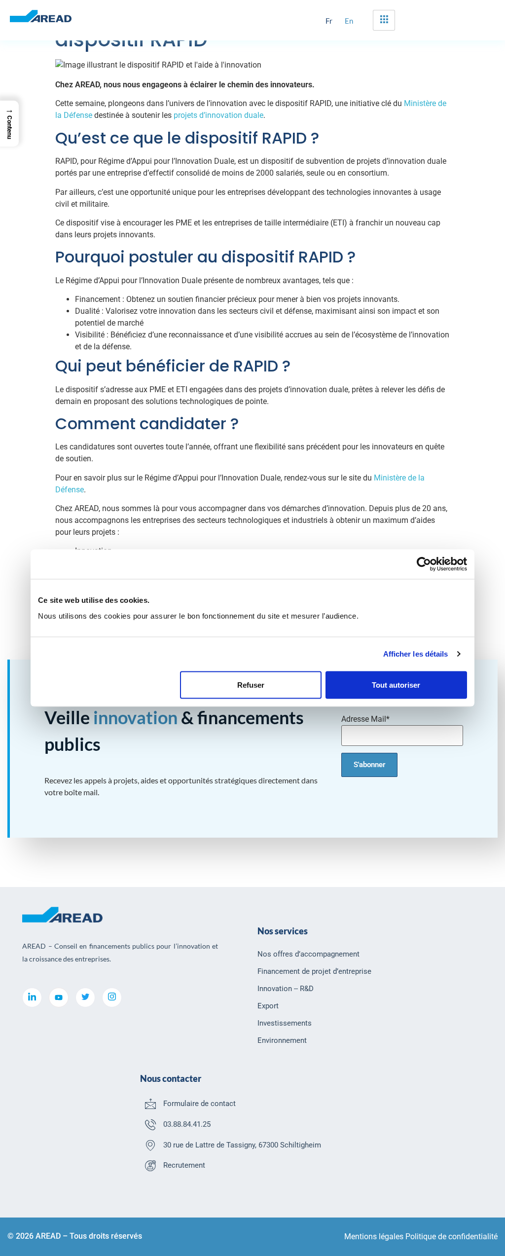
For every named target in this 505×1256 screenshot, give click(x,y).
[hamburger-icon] (384, 20)
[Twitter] (85, 997)
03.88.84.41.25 (187, 1124)
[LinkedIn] (32, 997)
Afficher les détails (415, 654)
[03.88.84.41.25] (150, 1124)
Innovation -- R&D (285, 988)
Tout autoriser (396, 684)
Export (268, 1005)
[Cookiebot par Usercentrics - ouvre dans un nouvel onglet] (424, 564)
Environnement (282, 1040)
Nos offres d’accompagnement (308, 954)
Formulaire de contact (199, 1103)
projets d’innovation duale (218, 115)
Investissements (284, 1023)
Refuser (250, 684)
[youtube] (59, 997)
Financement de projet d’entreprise (314, 971)
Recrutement (184, 1165)
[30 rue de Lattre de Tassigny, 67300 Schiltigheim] (150, 1145)
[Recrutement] (150, 1165)
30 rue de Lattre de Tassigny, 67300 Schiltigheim (242, 1145)
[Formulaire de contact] (150, 1103)
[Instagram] (112, 997)
